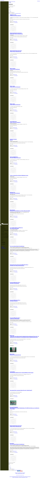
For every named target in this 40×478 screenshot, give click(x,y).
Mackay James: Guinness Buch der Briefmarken (15, 86)
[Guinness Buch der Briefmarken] (13, 102)
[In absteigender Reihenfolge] (18, 13)
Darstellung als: (10, 12)
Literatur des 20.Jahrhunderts (27, 476)
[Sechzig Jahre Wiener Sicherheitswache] (13, 49)
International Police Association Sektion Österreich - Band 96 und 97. (21, 390)
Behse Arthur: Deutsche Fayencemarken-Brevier (15, 354)
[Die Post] (13, 155)
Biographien (17, 476)
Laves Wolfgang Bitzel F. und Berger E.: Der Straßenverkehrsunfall (16, 228)
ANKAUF (3, 246)
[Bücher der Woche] (12, 1)
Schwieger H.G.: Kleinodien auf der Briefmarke (15, 193)
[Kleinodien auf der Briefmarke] (13, 208)
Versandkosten (16, 22)
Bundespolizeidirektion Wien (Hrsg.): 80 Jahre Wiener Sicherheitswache (16, 51)
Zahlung (16, 473)
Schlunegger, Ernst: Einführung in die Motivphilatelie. (15, 15)
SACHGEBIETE (3, 247)
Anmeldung (19, 473)
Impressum (21, 473)
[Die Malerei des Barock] (13, 316)
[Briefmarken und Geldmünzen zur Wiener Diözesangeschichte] (13, 226)
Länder (23, 476)
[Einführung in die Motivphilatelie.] (13, 31)
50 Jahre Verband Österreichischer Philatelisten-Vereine (19, 175)
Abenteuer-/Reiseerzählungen (12, 476)
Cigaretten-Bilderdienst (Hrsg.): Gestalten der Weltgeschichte (15, 318)
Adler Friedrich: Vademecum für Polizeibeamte (15, 69)
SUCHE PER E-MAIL (4, 248)
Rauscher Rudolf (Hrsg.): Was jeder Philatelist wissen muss (15, 157)
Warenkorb (10, 2)
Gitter (13, 12)
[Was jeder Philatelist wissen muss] (13, 173)
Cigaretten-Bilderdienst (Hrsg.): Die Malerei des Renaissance (15, 283)
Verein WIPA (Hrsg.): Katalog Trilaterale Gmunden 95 (15, 122)
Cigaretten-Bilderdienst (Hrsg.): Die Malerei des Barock (15, 300)
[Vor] (10, 11)
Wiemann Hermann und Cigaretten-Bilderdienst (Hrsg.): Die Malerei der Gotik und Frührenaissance (19, 265)
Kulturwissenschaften (20, 476)
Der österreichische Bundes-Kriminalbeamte (17, 246)
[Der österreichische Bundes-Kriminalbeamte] (13, 263)
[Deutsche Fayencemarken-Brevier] (13, 370)
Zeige (9, 463)
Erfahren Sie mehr (15, 21)
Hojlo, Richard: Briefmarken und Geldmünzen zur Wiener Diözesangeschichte (20, 210)
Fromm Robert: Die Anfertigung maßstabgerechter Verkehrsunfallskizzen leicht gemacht (21, 372)
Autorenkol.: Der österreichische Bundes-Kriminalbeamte (17, 444)
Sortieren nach (10, 13)
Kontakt (23, 473)
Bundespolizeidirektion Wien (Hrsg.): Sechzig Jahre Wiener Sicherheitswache (16, 33)
